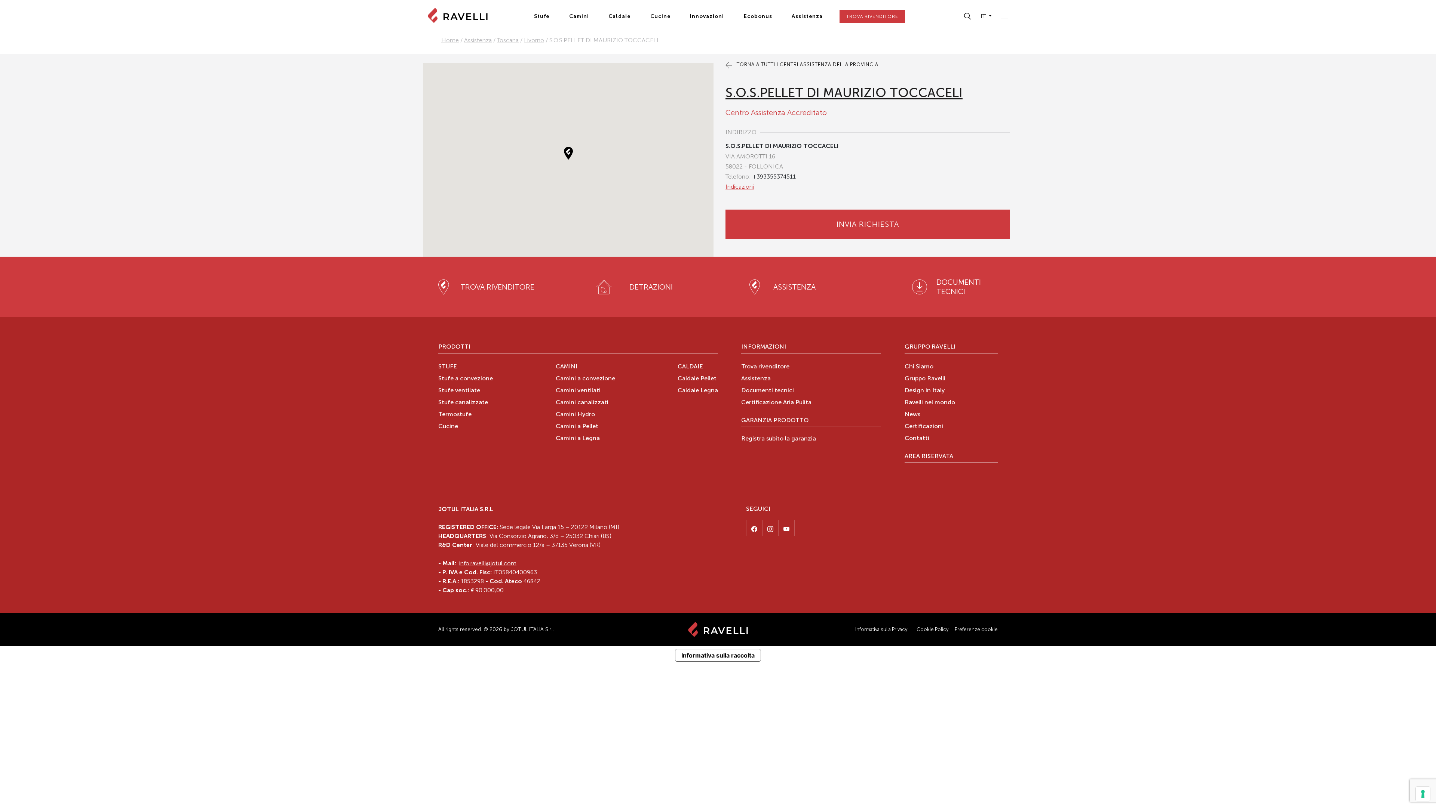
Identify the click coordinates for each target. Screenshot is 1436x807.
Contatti (917, 439)
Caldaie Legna (698, 391)
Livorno (534, 40)
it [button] (984, 16)
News (912, 415)
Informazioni (763, 347)
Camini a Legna (578, 439)
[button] (968, 16)
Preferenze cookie (976, 629)
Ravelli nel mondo (930, 403)
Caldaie (619, 16)
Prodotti (454, 347)
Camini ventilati (578, 391)
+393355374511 (774, 176)
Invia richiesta (868, 224)
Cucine (660, 16)
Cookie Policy (932, 629)
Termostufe (455, 415)
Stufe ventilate (459, 391)
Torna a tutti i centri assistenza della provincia (806, 64)
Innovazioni (707, 16)
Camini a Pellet (577, 427)
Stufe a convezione (465, 379)
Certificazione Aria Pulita (776, 403)
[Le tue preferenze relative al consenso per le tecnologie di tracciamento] (1423, 794)
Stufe (541, 16)
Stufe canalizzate (463, 403)
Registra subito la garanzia (778, 439)
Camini (579, 16)
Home (450, 40)
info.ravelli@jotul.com (487, 563)
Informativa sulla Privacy (881, 629)
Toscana (508, 40)
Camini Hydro (575, 415)
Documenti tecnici (767, 391)
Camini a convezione (585, 379)
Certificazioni (924, 427)
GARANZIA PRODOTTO (774, 421)
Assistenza (807, 16)
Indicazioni (739, 186)
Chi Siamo (919, 367)
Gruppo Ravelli (930, 347)
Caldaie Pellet (697, 379)
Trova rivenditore (765, 367)
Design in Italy (925, 391)
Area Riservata (929, 457)
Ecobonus (758, 16)
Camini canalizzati (582, 403)
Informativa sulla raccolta (718, 655)
